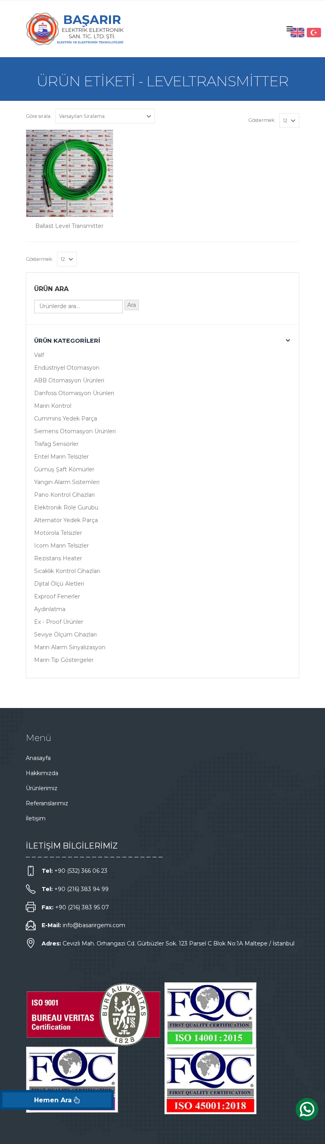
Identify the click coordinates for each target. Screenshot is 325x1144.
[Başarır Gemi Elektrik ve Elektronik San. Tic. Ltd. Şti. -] (75, 28)
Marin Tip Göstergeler (64, 660)
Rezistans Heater (58, 558)
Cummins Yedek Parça (65, 418)
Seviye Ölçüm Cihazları (65, 634)
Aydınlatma (49, 609)
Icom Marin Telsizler (61, 545)
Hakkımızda (42, 773)
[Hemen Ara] (56, 1099)
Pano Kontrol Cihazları (64, 494)
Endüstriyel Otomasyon (66, 367)
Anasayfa (38, 758)
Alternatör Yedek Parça (66, 520)
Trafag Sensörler (56, 444)
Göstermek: (261, 120)
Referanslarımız (47, 803)
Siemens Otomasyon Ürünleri (75, 431)
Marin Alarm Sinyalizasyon (69, 647)
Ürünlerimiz (41, 788)
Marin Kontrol (52, 405)
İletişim (36, 818)
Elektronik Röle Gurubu (66, 507)
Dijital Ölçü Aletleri (59, 583)
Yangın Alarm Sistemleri (66, 482)
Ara (131, 305)
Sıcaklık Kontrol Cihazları (67, 571)
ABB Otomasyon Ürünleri (69, 380)
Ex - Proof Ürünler (58, 621)
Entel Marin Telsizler (61, 456)
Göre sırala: (39, 116)
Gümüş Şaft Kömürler (64, 469)
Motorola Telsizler (58, 532)
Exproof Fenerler (57, 596)
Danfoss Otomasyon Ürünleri (74, 393)
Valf (39, 355)
